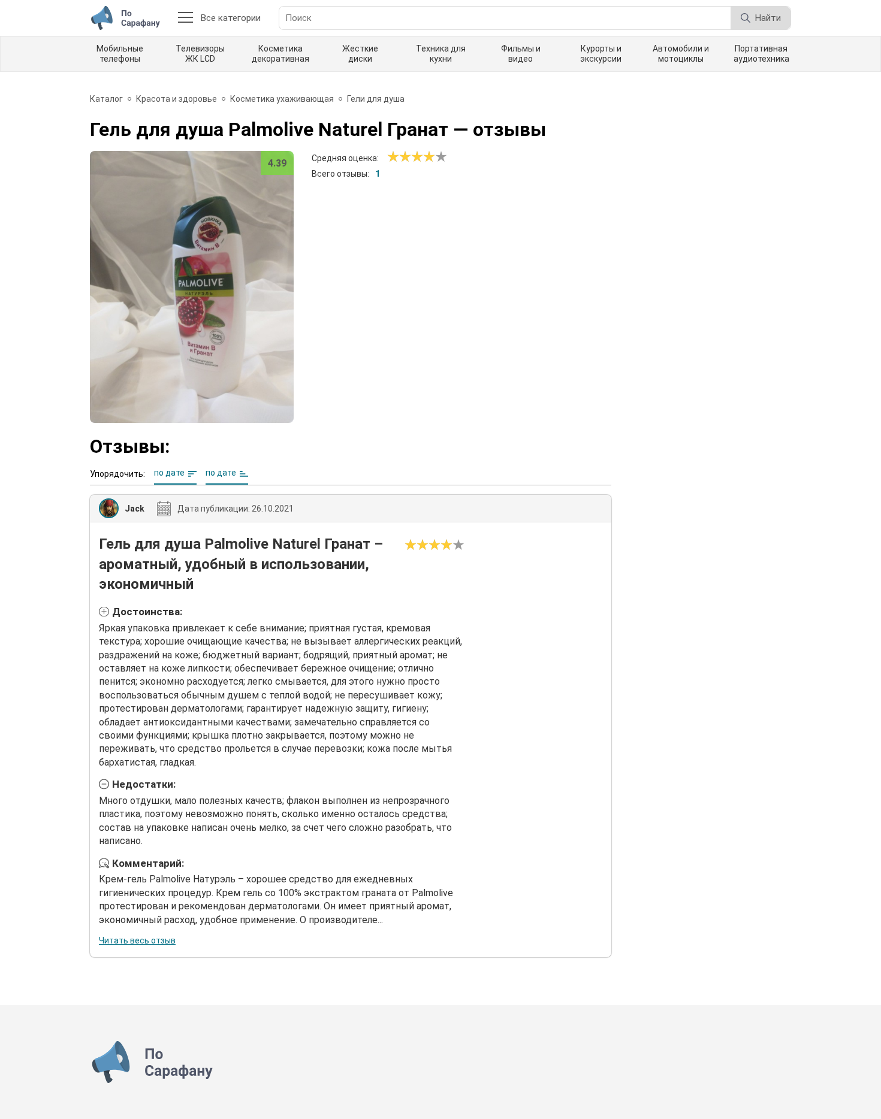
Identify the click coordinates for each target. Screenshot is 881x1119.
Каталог (106, 99)
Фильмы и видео (521, 53)
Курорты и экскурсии (600, 53)
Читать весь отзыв (137, 940)
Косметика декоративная (280, 53)
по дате (169, 472)
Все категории (231, 18)
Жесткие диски (360, 53)
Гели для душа (376, 99)
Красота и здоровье (176, 99)
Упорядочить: (117, 474)
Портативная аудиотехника (761, 53)
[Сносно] (399, 157)
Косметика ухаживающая (282, 99)
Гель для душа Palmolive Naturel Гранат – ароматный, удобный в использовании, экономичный (241, 564)
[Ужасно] (393, 157)
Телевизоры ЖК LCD (200, 53)
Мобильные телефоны (119, 53)
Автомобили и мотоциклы (681, 53)
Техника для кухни (441, 53)
